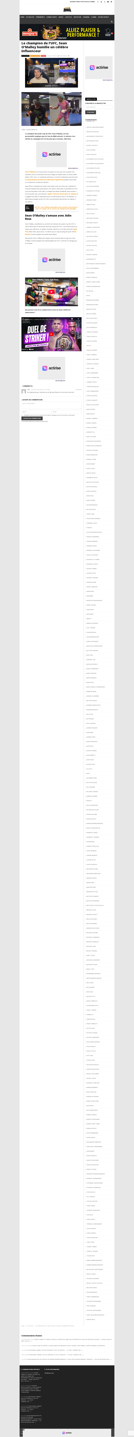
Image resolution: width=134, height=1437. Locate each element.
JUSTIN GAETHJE (92, 782)
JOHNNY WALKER (92, 728)
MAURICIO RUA (91, 910)
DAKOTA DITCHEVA (93, 405)
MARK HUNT (90, 882)
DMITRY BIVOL (91, 473)
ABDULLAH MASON (93, 132)
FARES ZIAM (90, 514)
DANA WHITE (91, 414)
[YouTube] (101, 1)
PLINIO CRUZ (91, 1060)
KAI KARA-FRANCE (92, 791)
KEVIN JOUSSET (91, 819)
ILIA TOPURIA (91, 628)
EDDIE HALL (90, 496)
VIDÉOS (61, 17)
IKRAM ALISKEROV (92, 623)
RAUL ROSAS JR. (92, 1092)
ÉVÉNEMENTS (40, 17)
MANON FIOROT (92, 878)
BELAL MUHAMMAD (93, 268)
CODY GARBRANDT (92, 373)
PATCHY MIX (91, 1028)
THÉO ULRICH (91, 1219)
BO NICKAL (90, 291)
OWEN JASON (91, 1019)
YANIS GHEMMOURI (93, 1297)
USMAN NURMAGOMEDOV (95, 1265)
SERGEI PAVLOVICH (93, 1165)
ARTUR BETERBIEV (92, 236)
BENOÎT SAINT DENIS (93, 282)
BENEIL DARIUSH (92, 277)
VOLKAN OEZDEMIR (93, 1278)
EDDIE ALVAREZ (91, 491)
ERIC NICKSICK (91, 509)
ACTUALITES (30, 17)
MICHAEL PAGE (91, 946)
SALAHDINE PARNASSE (94, 1142)
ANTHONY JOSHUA (92, 218)
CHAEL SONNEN (92, 355)
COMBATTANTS (52, 17)
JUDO (88, 773)
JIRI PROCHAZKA (92, 700)
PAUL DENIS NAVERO (93, 1042)
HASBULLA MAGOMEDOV (94, 600)
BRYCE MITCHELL (92, 318)
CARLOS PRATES (92, 336)
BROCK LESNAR (91, 314)
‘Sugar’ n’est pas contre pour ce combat (61, 194)
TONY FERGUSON (92, 1237)
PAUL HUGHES (91, 1046)
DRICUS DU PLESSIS (93, 482)
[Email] (108, 1)
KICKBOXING (91, 841)
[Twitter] (104, 2)
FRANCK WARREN (92, 541)
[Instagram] (111, 1)
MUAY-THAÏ (90, 969)
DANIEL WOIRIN (92, 427)
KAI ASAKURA (91, 787)
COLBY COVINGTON (93, 377)
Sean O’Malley (30, 172)
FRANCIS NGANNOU (93, 537)
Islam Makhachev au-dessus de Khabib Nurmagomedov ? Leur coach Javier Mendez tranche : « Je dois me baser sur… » (69, 1359)
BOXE (88, 295)
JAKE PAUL (90, 655)
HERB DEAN (90, 609)
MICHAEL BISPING (92, 932)
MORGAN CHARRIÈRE (93, 960)
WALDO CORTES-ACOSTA (95, 1283)
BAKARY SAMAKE (92, 254)
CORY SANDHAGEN (92, 391)
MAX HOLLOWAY (92, 919)
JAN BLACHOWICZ (92, 664)
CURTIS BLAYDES (92, 395)
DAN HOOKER (91, 409)
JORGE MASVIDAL (92, 741)
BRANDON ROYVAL (92, 304)
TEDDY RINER (91, 1206)
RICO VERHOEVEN (92, 1110)
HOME (22, 17)
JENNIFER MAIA (91, 691)
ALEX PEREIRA (91, 150)
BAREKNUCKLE (91, 259)
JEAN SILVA (90, 682)
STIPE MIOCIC (91, 1192)
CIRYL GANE (90, 368)
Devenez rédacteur (82, 1)
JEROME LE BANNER (93, 696)
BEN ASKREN (91, 273)
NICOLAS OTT (91, 996)
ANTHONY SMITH (92, 223)
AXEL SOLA (90, 250)
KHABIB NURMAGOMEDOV (95, 823)
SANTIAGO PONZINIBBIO (95, 1146)
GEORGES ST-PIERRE (93, 559)
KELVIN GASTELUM (93, 810)
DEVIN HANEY (91, 464)
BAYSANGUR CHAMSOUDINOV (96, 263)
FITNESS (89, 527)
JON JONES (90, 732)
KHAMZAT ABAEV (92, 832)
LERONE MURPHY (92, 855)
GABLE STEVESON (92, 555)
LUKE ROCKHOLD (92, 864)
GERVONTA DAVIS (92, 564)
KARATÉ (89, 801)
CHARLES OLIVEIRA (93, 364)
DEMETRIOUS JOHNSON (94, 446)
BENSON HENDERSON (93, 286)
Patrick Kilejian (63, 56)
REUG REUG (90, 1105)
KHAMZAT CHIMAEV (93, 837)
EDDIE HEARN (91, 500)
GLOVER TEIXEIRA (92, 578)
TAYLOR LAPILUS (92, 1201)
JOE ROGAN (90, 719)
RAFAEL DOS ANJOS (93, 1074)
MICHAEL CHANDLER (93, 937)
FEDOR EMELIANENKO (93, 518)
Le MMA (93, 17)
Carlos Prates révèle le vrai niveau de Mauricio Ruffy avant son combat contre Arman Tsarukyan (68, 1345)
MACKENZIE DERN (92, 869)
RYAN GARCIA (91, 1137)
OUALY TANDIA (91, 1010)
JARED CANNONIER (92, 669)
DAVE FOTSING (91, 436)
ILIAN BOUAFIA (91, 632)
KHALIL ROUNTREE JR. (93, 828)
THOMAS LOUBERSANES (94, 1224)
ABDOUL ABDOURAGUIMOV (95, 127)
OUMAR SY (90, 1014)
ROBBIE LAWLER (92, 1115)
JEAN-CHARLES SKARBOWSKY (96, 687)
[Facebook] (98, 1)
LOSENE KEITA (91, 860)
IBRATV (89, 618)
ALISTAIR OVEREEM (93, 186)
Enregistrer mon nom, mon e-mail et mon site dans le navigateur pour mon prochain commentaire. (49, 415)
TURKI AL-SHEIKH (92, 1251)
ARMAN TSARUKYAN (93, 227)
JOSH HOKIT (90, 760)
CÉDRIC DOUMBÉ (92, 350)
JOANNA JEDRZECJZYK (94, 705)
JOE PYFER (90, 714)
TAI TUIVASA (91, 1196)
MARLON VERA (91, 887)
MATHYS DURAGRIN (93, 901)
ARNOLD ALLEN (91, 232)
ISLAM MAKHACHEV (93, 637)
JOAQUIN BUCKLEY (92, 709)
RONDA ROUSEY (92, 1128)
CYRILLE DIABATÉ (92, 400)
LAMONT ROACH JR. (93, 846)
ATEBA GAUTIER (92, 241)
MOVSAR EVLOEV (92, 964)
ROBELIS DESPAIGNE (93, 1119)
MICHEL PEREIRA (92, 951)
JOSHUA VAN (91, 764)
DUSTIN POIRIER (92, 486)
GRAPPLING (90, 591)
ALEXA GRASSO (91, 154)
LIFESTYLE (68, 17)
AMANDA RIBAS (92, 200)
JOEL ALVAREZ (91, 723)
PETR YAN (90, 1055)
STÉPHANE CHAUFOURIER (95, 1183)
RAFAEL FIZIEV (91, 1078)
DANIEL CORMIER (92, 418)
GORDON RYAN (91, 582)
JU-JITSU (89, 769)
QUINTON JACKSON (93, 1069)
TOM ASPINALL (91, 1233)
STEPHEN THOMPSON (93, 1187)
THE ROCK (90, 1215)
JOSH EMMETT (91, 755)
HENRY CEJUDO (91, 605)
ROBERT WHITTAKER (93, 1124)
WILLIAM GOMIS (92, 1287)
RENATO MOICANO (93, 1101)
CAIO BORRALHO (92, 327)
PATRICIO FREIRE (92, 1033)
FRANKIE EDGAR (92, 546)
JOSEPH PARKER (92, 750)
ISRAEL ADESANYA (92, 641)
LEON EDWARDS (92, 851)
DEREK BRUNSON (92, 455)
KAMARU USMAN (92, 796)
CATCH (89, 345)
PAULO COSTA (91, 1051)
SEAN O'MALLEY (35, 56)
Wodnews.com (49, 1373)
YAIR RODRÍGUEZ (92, 1292)
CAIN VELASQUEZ (92, 323)
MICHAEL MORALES (93, 942)
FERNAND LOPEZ (92, 523)
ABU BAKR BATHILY (93, 141)
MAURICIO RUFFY (92, 914)
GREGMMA (90, 596)
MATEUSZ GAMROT (93, 896)
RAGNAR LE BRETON (93, 1083)
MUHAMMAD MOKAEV (93, 973)
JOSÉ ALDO (90, 746)
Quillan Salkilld (93, 1064)
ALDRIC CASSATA (92, 145)
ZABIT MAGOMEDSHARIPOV (95, 1315)
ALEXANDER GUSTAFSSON (95, 159)
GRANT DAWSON (92, 587)
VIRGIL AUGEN (91, 1274)
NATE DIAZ (90, 983)
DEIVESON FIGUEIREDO (94, 441)
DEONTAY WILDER (92, 450)
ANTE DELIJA (91, 213)
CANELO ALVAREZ (92, 332)
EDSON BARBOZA (92, 505)
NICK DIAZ (90, 992)
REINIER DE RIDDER (93, 1096)
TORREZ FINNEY (92, 1246)
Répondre (79, 389)
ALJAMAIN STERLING (93, 191)
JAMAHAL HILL (91, 659)
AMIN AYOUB (91, 204)
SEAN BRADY (91, 1151)
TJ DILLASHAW (91, 1228)
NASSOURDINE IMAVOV (94, 978)
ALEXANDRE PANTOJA (94, 172)
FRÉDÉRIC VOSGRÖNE (93, 550)
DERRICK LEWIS (91, 459)
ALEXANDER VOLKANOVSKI (95, 163)
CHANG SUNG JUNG (93, 359)
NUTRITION (77, 17)
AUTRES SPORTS (103, 17)
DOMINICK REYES (92, 477)
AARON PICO (91, 121)
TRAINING (86, 17)
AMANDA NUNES (92, 195)
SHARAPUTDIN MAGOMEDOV (96, 1174)
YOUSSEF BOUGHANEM (94, 1310)
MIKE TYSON (91, 955)
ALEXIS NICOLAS (92, 177)
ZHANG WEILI (91, 1319)
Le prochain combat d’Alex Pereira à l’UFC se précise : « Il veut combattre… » (55, 1350)
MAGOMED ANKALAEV (94, 873)
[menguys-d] (67, 32)
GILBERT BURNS (92, 568)
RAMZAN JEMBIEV (92, 1087)
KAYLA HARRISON (92, 805)
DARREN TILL (91, 432)
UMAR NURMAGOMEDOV (94, 1260)
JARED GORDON (91, 673)
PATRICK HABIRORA (93, 1037)
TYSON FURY (91, 1256)
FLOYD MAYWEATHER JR (94, 532)
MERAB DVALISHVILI (93, 928)
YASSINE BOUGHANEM (94, 1301)
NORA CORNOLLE (92, 1001)
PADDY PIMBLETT (92, 1024)
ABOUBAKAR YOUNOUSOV (95, 136)
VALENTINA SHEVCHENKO (95, 1269)
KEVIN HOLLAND (92, 814)
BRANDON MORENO (93, 300)
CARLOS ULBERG (92, 341)
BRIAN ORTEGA (91, 309)
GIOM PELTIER (91, 573)
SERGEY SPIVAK (91, 1169)
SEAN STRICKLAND (93, 1160)
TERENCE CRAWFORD (93, 1210)
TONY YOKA (90, 1242)
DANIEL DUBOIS (92, 423)
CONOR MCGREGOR (93, 386)
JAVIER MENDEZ (92, 678)
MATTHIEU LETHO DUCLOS (95, 905)
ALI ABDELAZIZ (91, 182)
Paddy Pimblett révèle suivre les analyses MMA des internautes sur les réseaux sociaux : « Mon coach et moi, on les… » (31, 1377)
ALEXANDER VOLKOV (93, 168)
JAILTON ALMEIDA (92, 650)
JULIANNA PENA (92, 778)
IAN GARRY (90, 614)
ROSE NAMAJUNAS (92, 1133)
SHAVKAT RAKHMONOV (94, 1178)
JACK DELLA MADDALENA (94, 646)
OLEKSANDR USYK (92, 1005)
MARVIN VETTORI (92, 892)
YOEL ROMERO (91, 1306)
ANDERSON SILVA (92, 209)
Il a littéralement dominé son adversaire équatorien (44, 180)
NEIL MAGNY (91, 987)
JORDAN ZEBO (91, 737)
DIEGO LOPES (91, 468)
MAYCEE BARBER (92, 923)
